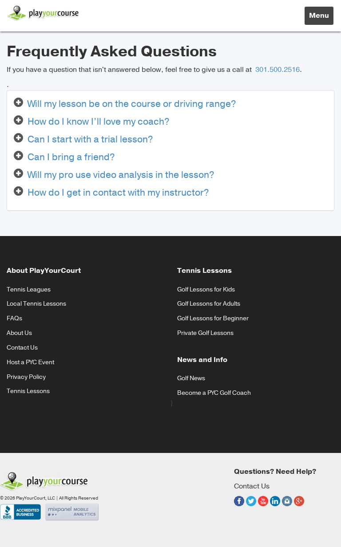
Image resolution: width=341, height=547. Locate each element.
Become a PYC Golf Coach (214, 393)
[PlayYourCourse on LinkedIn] (275, 507)
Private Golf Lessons (205, 333)
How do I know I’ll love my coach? (99, 121)
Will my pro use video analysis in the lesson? (121, 175)
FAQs (14, 318)
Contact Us (22, 347)
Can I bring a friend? (71, 157)
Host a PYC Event (30, 362)
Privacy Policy (26, 377)
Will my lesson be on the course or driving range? (132, 104)
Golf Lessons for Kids (206, 289)
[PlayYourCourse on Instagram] (287, 507)
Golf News (191, 378)
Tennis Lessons (28, 391)
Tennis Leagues (29, 289)
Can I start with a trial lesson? (90, 139)
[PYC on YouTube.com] (263, 507)
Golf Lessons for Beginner (213, 318)
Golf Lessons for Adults (208, 303)
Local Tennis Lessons (36, 303)
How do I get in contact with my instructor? (118, 192)
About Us (19, 333)
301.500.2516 (277, 70)
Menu (321, 17)
